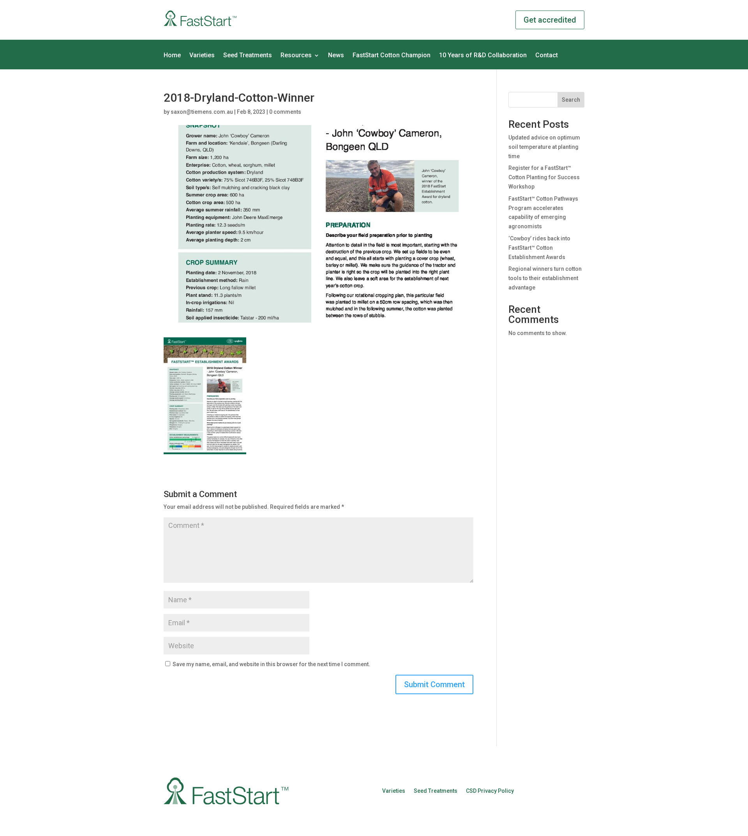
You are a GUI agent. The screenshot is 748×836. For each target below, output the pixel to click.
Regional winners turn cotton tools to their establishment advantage (545, 278)
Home (172, 56)
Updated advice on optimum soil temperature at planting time (544, 146)
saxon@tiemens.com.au (202, 112)
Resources (296, 56)
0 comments (285, 112)
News (336, 56)
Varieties (202, 56)
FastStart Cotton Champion (391, 56)
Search (571, 100)
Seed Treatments (247, 56)
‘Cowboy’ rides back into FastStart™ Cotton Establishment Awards (539, 247)
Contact (546, 56)
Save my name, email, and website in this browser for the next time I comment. (271, 664)
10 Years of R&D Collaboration (483, 56)
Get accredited (550, 20)
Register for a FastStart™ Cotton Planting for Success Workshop (544, 177)
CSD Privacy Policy (490, 791)
